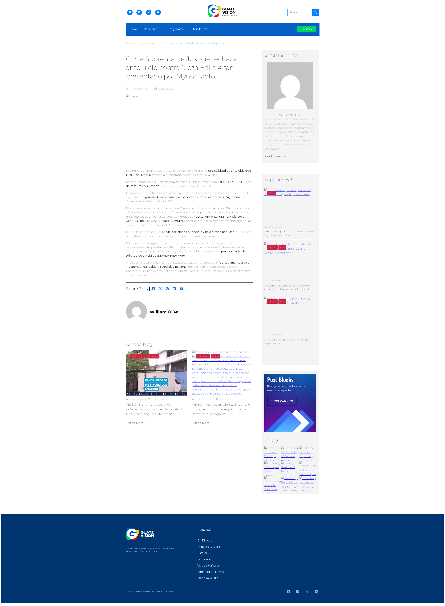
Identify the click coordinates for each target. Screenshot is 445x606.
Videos (215, 356)
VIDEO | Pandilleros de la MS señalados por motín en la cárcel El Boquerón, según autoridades (154, 409)
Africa (271, 193)
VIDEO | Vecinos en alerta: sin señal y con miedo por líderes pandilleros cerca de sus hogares (221, 409)
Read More (135, 423)
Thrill (282, 247)
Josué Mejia (136, 399)
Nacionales (147, 43)
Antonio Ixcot (203, 399)
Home (130, 43)
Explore (272, 247)
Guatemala (137, 356)
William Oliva (139, 88)
